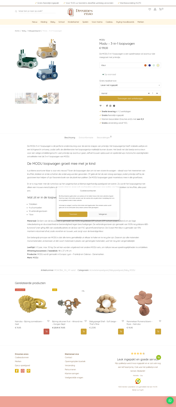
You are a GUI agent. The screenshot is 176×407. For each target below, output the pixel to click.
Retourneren (70, 369)
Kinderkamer (73, 22)
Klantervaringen (72, 373)
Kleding (44, 22)
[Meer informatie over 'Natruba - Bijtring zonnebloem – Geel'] (46, 332)
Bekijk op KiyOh (138, 390)
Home (17, 31)
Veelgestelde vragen (74, 377)
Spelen (85, 22)
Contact (68, 357)
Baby (53, 22)
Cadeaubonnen (22, 357)
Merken (141, 22)
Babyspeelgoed (34, 31)
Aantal (104, 93)
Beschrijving (70, 137)
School (62, 22)
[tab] (70, 138)
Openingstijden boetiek (75, 361)
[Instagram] (110, 106)
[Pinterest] (114, 106)
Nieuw (34, 22)
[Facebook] (107, 106)
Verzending (70, 365)
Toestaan (73, 214)
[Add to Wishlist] (101, 106)
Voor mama (97, 22)
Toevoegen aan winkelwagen (130, 98)
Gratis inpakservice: (108, 81)
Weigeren (103, 214)
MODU (102, 40)
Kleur (103, 65)
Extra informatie (86, 137)
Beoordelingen (104, 137)
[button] (84, 332)
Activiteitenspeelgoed (98, 270)
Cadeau (109, 22)
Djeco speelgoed (22, 365)
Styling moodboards (125, 22)
